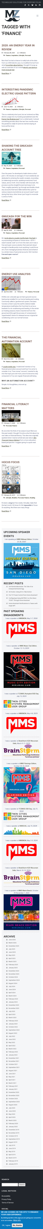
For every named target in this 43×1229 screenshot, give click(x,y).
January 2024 (13, 1002)
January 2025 (13, 968)
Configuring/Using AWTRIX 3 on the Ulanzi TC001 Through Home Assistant (22, 599)
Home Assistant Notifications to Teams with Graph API (23, 604)
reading (32, 498)
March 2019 (12, 1158)
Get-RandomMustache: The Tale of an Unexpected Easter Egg (21, 588)
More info (17, 1220)
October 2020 (13, 1098)
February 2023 (13, 1021)
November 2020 (14, 1095)
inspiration (14, 55)
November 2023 (14, 1008)
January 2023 (13, 1024)
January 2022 (13, 1055)
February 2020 (13, 1123)
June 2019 (12, 1148)
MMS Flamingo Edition (28, 763)
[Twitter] (28, 5)
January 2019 (13, 1164)
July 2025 (12, 949)
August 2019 (13, 1142)
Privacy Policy (6, 1199)
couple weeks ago (9, 367)
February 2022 (13, 1052)
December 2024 (14, 971)
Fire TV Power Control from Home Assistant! (23, 595)
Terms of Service (8, 1203)
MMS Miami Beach (25, 891)
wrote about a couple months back (17, 238)
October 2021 (13, 1064)
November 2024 (14, 974)
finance (8, 55)
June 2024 (12, 989)
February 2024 (13, 999)
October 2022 (13, 1027)
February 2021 (13, 1086)
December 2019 (14, 1130)
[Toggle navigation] (38, 16)
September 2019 (14, 1139)
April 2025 (12, 958)
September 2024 (14, 980)
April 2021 (12, 1080)
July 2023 (12, 1011)
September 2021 (14, 1067)
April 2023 (12, 1014)
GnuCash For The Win (17, 216)
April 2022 (12, 1045)
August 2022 (13, 1033)
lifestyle (21, 55)
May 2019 (12, 1151)
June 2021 (12, 1073)
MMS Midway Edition (24, 539)
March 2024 (12, 996)
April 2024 (12, 992)
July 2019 (12, 1145)
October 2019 (13, 1136)
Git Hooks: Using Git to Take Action (20, 592)
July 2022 (12, 1036)
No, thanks (17, 1225)
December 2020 (14, 1092)
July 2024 (12, 986)
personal (28, 55)
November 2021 (14, 1061)
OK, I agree (6, 1225)
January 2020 (13, 1126)
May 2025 (12, 955)
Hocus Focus (11, 462)
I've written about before (14, 65)
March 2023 (12, 1017)
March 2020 (12, 1120)
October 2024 (13, 977)
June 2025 (12, 952)
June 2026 (12, 939)
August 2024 (13, 983)
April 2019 (12, 1154)
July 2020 (12, 1108)
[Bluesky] (32, 5)
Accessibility (6, 1196)
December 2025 (14, 946)
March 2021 (12, 1083)
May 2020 (12, 1114)
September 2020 (14, 1102)
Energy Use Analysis (16, 274)
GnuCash (32, 238)
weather (14, 498)
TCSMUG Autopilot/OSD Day (28, 694)
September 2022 (14, 1030)
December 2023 (14, 1005)
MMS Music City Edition (28, 646)
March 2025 (12, 961)
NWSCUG (23, 826)
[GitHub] (39, 5)
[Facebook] (25, 5)
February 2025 (13, 964)
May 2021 (12, 1077)
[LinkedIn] (36, 5)
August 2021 (13, 1070)
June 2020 (12, 1111)
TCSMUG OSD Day (25, 809)
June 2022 (12, 1039)
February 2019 (13, 1161)
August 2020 (13, 1105)
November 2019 (14, 1133)
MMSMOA (22, 618)
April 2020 (12, 1117)
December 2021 (14, 1058)
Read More (5, 73)
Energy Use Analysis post (10, 119)
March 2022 (12, 1049)
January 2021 (13, 1089)
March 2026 (12, 943)
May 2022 (12, 1042)
